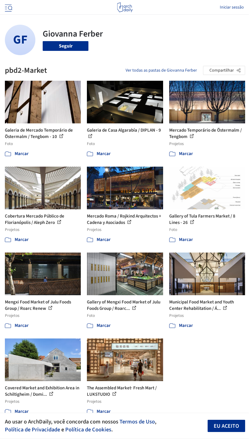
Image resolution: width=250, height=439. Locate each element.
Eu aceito (226, 426)
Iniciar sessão (232, 7)
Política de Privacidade (32, 430)
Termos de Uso (137, 422)
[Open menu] (8, 7)
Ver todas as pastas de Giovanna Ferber (161, 70)
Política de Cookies (88, 430)
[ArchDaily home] (125, 7)
